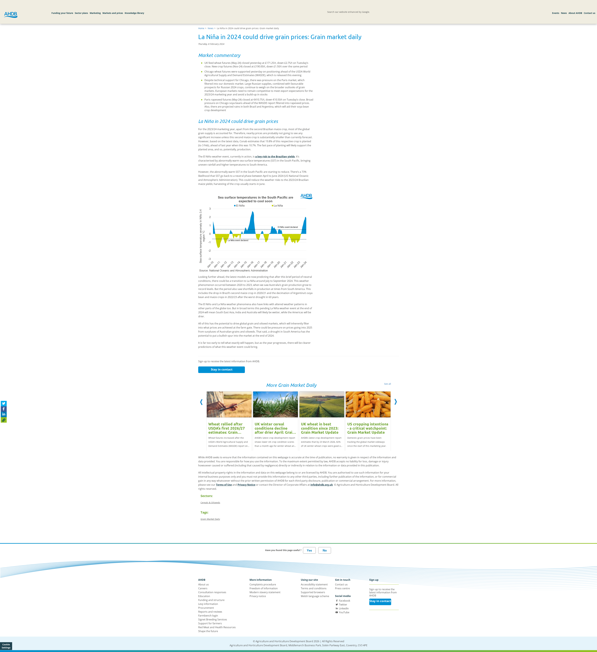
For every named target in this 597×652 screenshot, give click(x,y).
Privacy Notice (246, 484)
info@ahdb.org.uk (321, 484)
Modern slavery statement (265, 592)
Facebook (344, 600)
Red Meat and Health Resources (217, 627)
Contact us (589, 13)
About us (203, 584)
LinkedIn (344, 608)
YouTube (344, 612)
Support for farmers (210, 623)
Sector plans (81, 13)
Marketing (95, 13)
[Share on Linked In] (4, 414)
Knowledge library (134, 13)
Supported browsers (313, 592)
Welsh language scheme (315, 596)
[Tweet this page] (4, 403)
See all (387, 383)
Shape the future (208, 631)
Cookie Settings (6, 646)
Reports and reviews (210, 611)
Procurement (206, 608)
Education (204, 596)
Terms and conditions (313, 588)
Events (555, 13)
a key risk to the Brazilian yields (275, 156)
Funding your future (62, 13)
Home (201, 28)
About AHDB (575, 13)
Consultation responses (212, 592)
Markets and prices (112, 13)
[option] (229, 417)
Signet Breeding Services (212, 619)
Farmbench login (208, 615)
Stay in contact (221, 369)
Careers (202, 588)
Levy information (208, 604)
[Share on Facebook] (4, 409)
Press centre (342, 588)
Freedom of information (264, 588)
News (564, 13)
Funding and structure (211, 600)
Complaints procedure (263, 584)
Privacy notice (258, 596)
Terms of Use (224, 484)
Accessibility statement (314, 584)
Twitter (343, 604)
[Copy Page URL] (4, 420)
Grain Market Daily (210, 519)
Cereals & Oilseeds (210, 502)
